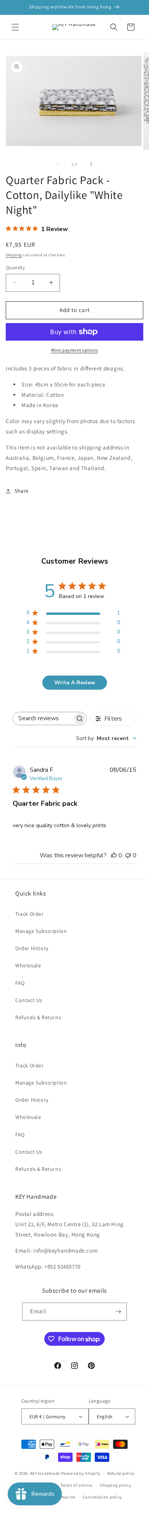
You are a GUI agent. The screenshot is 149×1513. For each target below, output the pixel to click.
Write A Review (74, 682)
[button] (15, 27)
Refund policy (120, 1473)
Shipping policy (115, 1485)
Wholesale (28, 965)
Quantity (15, 267)
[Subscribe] (118, 1312)
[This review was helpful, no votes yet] (114, 855)
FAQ (20, 983)
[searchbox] (43, 718)
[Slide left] (57, 164)
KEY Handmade (45, 1473)
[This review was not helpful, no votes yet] (128, 855)
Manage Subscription (41, 931)
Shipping (14, 254)
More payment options (74, 350)
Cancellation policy (102, 1497)
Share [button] (22, 490)
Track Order (29, 913)
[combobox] (106, 738)
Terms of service (76, 1485)
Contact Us (28, 1000)
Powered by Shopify (80, 1473)
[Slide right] (91, 164)
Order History (32, 948)
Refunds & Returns (38, 1017)
